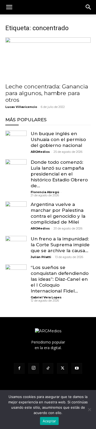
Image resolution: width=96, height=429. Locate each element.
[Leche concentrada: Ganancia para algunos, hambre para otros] (48, 58)
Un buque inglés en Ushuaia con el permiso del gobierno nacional (58, 139)
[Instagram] (33, 368)
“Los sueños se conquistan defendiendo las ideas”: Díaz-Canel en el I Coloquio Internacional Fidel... (60, 279)
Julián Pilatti (41, 257)
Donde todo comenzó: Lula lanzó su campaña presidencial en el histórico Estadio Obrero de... (59, 173)
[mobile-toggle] (9, 7)
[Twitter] (62, 368)
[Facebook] (19, 368)
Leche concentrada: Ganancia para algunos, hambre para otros (46, 93)
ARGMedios (40, 152)
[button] (88, 7)
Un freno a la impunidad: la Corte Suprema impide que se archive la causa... (60, 244)
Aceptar (49, 421)
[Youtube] (76, 368)
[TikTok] (48, 368)
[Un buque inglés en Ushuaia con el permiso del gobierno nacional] (16, 141)
